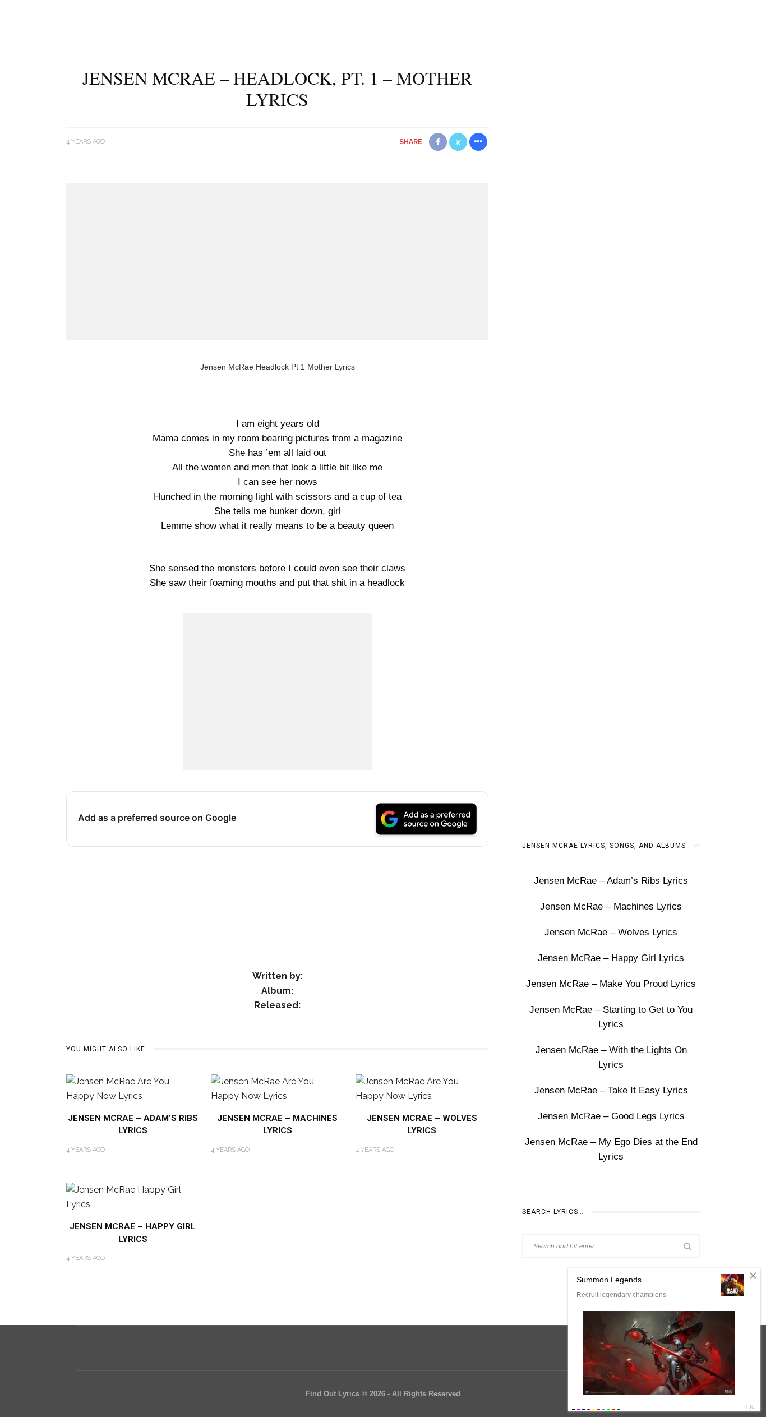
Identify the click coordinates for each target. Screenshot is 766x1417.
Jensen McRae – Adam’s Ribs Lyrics (611, 880)
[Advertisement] (277, 261)
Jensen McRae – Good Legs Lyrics (611, 1116)
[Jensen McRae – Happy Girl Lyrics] (133, 1196)
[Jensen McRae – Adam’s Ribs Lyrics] (133, 1088)
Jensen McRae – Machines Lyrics (611, 906)
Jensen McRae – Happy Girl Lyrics (611, 958)
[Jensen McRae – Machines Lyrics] (277, 1088)
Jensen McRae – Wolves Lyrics (610, 932)
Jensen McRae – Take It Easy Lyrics (611, 1090)
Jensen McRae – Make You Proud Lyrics (611, 983)
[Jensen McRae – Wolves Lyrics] (422, 1088)
